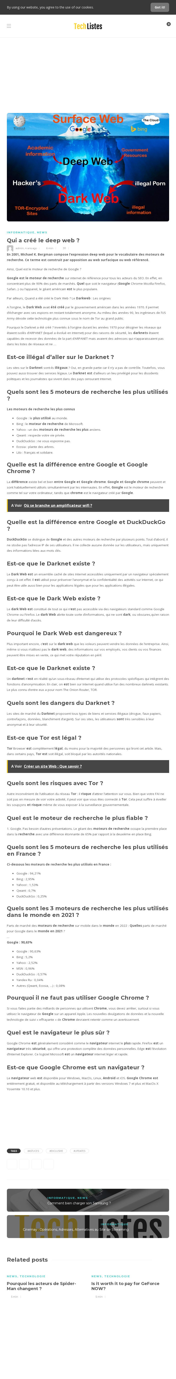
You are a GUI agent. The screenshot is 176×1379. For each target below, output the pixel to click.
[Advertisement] (88, 72)
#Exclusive (56, 1151)
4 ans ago (31, 248)
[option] (45, 1283)
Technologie (33, 1276)
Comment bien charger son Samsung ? (79, 1203)
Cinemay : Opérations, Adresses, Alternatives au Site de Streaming (76, 1229)
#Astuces (33, 1151)
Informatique (21, 232)
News (42, 232)
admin (20, 248)
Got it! (160, 7)
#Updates (79, 1151)
